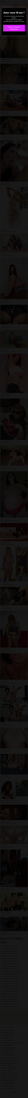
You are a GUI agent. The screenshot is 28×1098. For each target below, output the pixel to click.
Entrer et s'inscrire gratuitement (14, 28)
